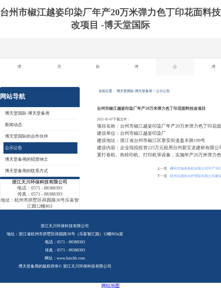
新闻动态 (98, 70)
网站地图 (110, 285)
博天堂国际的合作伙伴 (136, 70)
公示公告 (175, 70)
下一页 (162, 176)
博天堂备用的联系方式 (26, 170)
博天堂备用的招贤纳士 (26, 159)
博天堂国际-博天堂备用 (20, 70)
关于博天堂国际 (59, 70)
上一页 (162, 168)
